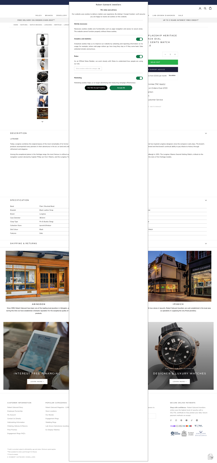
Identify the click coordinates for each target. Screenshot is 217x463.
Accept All (121, 88)
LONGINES (48, 25)
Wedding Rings (51, 422)
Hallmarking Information (16, 422)
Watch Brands (36, 25)
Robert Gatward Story (15, 407)
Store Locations (51, 411)
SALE (180, 15)
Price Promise (12, 430)
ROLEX (39, 15)
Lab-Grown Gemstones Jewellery (57, 426)
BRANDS (49, 15)
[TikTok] (191, 420)
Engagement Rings (52, 418)
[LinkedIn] (197, 420)
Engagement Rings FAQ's (16, 433)
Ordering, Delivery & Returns (17, 426)
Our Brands (50, 415)
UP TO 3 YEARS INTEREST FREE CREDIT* (181, 20)
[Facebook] (171, 420)
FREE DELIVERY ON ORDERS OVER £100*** (36, 20)
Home (16, 25)
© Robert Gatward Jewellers (21, 457)
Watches (23, 25)
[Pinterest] (181, 420)
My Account (11, 415)
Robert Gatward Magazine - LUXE (57, 407)
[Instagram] (176, 420)
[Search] (205, 8)
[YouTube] (186, 420)
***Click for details (12, 454)
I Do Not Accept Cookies (96, 88)
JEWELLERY (61, 15)
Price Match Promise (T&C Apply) (150, 84)
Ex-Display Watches (53, 430)
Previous (35, 66)
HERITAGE (58, 25)
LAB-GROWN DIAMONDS (164, 15)
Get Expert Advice (155, 69)
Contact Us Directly (14, 418)
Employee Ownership (14, 411)
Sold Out (155, 62)
